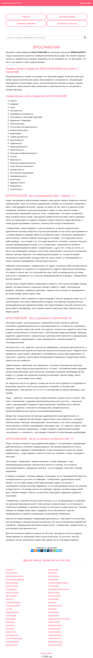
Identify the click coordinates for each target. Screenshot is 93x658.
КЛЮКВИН (53, 579)
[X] (41, 550)
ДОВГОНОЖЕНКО (14, 576)
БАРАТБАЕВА (12, 592)
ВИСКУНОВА (12, 586)
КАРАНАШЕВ (12, 582)
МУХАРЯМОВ (12, 641)
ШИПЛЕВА (53, 569)
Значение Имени (67, 16)
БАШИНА (10, 625)
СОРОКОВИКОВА (14, 638)
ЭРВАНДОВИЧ (55, 635)
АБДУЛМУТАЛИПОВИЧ (59, 618)
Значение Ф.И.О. (12, 3)
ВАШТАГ (10, 599)
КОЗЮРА (52, 572)
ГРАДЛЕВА (53, 599)
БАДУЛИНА (53, 615)
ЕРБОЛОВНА (54, 595)
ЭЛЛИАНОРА (54, 638)
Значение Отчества (67, 23)
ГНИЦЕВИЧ (11, 589)
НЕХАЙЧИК (11, 595)
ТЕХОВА (10, 628)
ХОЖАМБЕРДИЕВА (15, 579)
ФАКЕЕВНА (53, 612)
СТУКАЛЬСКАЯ (13, 605)
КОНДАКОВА (54, 628)
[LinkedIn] (45, 550)
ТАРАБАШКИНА (13, 602)
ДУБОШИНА (11, 644)
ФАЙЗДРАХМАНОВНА (59, 589)
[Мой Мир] (38, 550)
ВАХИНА (52, 602)
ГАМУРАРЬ (11, 631)
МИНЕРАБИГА (55, 605)
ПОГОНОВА (54, 576)
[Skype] (57, 550)
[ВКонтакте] (32, 550)
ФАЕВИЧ (52, 608)
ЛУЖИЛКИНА (54, 631)
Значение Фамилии (26, 23)
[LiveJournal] (48, 550)
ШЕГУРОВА (53, 592)
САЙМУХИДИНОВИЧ (58, 582)
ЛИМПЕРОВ (54, 621)
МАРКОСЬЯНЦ (55, 641)
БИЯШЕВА (11, 618)
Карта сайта (85, 2)
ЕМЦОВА (10, 621)
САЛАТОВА (11, 615)
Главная (26, 16)
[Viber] (51, 550)
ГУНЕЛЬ (10, 569)
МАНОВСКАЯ (12, 635)
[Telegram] (60, 550)
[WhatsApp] (54, 550)
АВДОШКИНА (12, 612)
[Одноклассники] (35, 550)
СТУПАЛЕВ (53, 586)
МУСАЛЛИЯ (11, 572)
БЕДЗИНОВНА (55, 625)
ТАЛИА (9, 608)
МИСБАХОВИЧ (55, 644)
